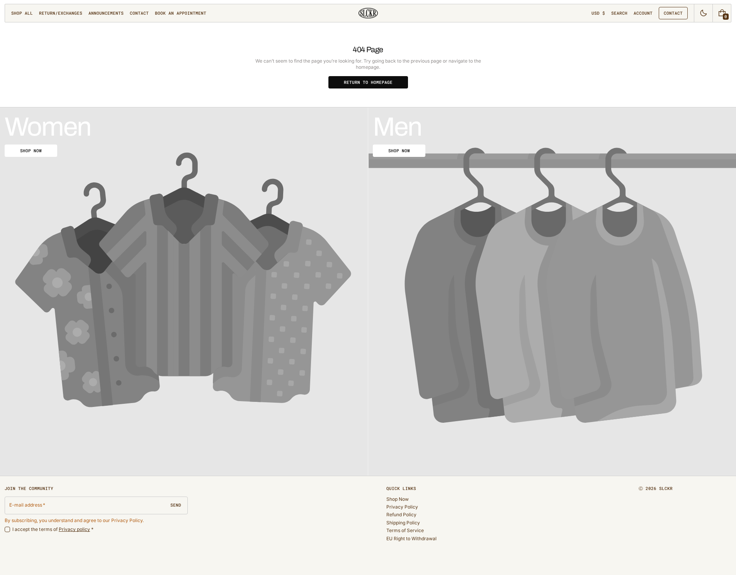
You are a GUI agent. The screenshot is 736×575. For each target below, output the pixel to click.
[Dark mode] (703, 13)
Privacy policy (74, 529)
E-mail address (25, 505)
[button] (619, 13)
